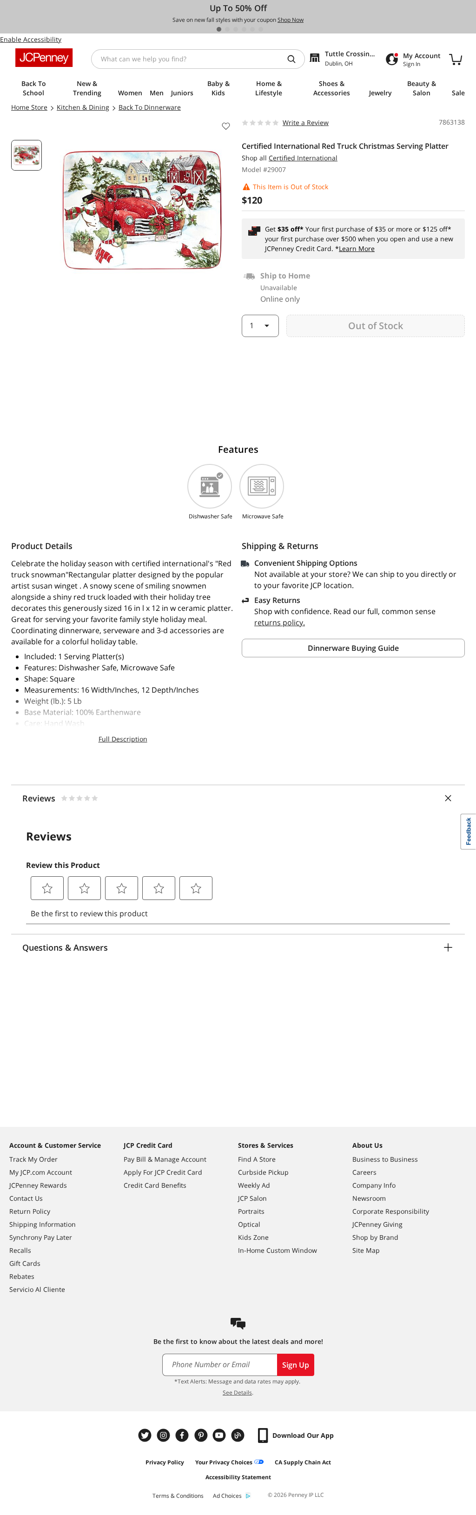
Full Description (123, 738)
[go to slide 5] (252, 29)
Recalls (20, 1250)
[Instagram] (164, 1435)
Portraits (251, 1211)
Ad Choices (227, 1496)
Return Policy (29, 1211)
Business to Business (385, 1159)
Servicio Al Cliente (37, 1289)
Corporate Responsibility (390, 1211)
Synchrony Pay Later (40, 1237)
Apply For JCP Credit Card (163, 1172)
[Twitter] (146, 1435)
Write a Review (306, 122)
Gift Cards (24, 1263)
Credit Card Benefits (155, 1185)
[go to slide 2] (227, 29)
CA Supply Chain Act (303, 1462)
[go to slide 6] (260, 29)
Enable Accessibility (30, 39)
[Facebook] (183, 1435)
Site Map (366, 1250)
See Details (237, 1392)
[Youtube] (220, 1435)
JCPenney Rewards (38, 1185)
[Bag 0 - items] (455, 59)
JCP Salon (252, 1198)
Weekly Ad (254, 1185)
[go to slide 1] (219, 29)
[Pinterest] (201, 1435)
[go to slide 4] (244, 29)
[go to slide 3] (235, 29)
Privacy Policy (164, 1462)
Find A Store (257, 1159)
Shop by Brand (375, 1237)
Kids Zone (253, 1237)
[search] (295, 59)
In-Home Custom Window (277, 1250)
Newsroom (369, 1198)
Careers (364, 1172)
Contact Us (26, 1198)
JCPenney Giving (377, 1224)
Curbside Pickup (263, 1172)
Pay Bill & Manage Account (165, 1159)
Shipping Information (42, 1224)
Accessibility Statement (238, 1477)
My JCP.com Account (40, 1172)
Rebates (21, 1276)
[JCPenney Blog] (239, 1435)
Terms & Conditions (178, 1496)
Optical (249, 1224)
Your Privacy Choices (223, 1462)
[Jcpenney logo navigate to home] (44, 57)
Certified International (303, 157)
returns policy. (279, 622)
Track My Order (33, 1159)
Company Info (374, 1185)
